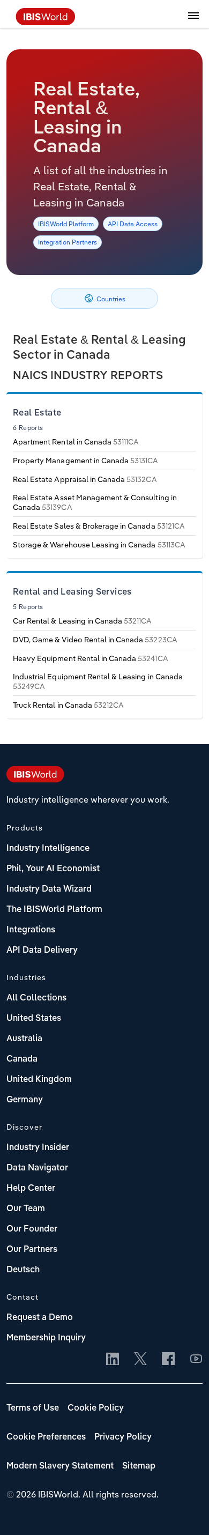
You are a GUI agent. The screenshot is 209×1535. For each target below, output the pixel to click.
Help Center (30, 1188)
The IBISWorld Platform (54, 910)
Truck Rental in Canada (68, 705)
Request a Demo (39, 1318)
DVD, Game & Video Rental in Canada (95, 639)
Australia (24, 1039)
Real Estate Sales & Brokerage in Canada (99, 526)
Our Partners (31, 1249)
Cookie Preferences (46, 1437)
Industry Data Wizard (49, 889)
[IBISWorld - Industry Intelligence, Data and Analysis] (45, 22)
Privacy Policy (123, 1437)
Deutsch (23, 1270)
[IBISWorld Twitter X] (140, 1359)
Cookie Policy (96, 1408)
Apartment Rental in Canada (76, 442)
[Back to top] (184, 1510)
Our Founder (31, 1229)
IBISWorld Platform (66, 224)
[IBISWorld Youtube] (196, 1359)
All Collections (36, 998)
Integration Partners (67, 242)
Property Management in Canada (85, 460)
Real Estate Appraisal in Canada (85, 479)
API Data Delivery (42, 950)
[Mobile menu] (193, 21)
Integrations (30, 930)
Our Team (25, 1209)
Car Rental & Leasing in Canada (82, 621)
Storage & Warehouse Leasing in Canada (99, 545)
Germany (24, 1100)
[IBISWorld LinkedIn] (112, 1359)
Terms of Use (32, 1408)
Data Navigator (37, 1168)
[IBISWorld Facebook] (168, 1359)
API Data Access (133, 224)
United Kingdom (39, 1080)
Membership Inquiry (46, 1338)
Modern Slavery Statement (60, 1466)
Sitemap (138, 1466)
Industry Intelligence (47, 848)
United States (33, 1018)
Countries (110, 299)
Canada (22, 1059)
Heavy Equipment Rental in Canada (90, 658)
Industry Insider (37, 1148)
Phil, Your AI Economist (53, 869)
